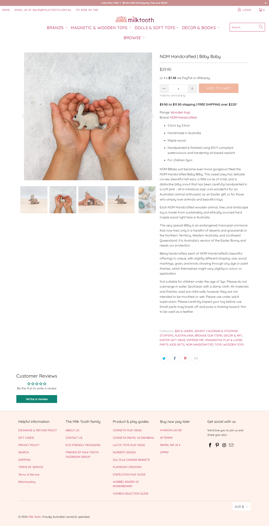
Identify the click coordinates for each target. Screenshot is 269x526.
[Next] (153, 116)
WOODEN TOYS (233, 344)
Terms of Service (28, 474)
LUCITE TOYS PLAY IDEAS (129, 445)
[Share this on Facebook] (174, 358)
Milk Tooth (34, 517)
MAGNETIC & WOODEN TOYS (99, 27)
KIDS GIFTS (177, 344)
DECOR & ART (233, 335)
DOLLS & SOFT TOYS (155, 27)
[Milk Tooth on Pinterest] (217, 445)
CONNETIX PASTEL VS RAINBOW (133, 438)
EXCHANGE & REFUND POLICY (37, 430)
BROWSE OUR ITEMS (208, 335)
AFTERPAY (166, 438)
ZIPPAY (164, 452)
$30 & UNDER (184, 331)
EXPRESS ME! (195, 340)
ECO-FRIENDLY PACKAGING (83, 445)
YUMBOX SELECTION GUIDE (130, 493)
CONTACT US (74, 438)
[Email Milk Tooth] (231, 445)
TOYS (218, 344)
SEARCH (23, 452)
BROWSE (132, 37)
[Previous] (23, 116)
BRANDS (56, 27)
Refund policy (26, 482)
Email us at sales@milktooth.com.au (43, 9)
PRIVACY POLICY (28, 445)
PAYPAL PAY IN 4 (170, 445)
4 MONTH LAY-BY (171, 430)
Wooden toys (180, 112)
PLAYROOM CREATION (127, 467)
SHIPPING (24, 460)
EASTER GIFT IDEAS (172, 340)
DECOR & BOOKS (199, 27)
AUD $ (239, 507)
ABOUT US (72, 430)
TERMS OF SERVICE (30, 467)
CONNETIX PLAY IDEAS (127, 430)
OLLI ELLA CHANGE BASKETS (131, 460)
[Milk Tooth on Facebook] (210, 445)
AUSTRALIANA (184, 335)
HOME (6, 9)
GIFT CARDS (26, 438)
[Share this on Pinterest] (185, 358)
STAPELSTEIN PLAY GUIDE (129, 474)
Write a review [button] (37, 399)
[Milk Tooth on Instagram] (224, 445)
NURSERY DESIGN (124, 452)
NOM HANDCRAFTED (199, 344)
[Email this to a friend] (196, 358)
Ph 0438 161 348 (87, 9)
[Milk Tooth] (134, 19)
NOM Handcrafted (183, 117)
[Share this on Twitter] (164, 358)
